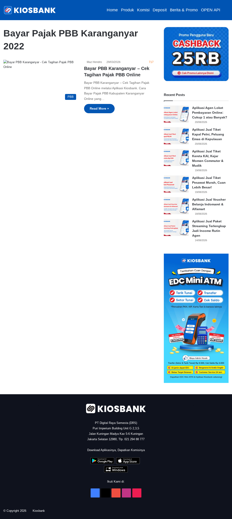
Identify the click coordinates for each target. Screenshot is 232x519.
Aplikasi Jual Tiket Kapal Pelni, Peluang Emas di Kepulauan (208, 134)
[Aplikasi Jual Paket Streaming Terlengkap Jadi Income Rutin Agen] (176, 227)
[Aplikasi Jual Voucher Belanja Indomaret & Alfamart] (176, 205)
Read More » (99, 108)
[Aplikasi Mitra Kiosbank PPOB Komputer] (116, 471)
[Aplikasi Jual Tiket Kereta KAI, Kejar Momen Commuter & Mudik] (176, 157)
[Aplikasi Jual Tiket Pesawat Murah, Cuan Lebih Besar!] (176, 183)
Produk (127, 10)
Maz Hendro (95, 62)
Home (112, 10)
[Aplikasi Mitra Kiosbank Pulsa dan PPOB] (102, 463)
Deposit (160, 10)
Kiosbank (40, 510)
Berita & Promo (184, 10)
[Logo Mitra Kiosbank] (30, 10)
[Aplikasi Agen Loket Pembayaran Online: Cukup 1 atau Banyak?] (176, 114)
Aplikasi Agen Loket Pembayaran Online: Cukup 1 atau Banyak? (209, 112)
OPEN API (210, 10)
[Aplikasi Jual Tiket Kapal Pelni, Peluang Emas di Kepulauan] (176, 135)
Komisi (143, 10)
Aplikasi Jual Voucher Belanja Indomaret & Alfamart (209, 204)
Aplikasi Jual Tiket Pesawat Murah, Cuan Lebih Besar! (209, 182)
